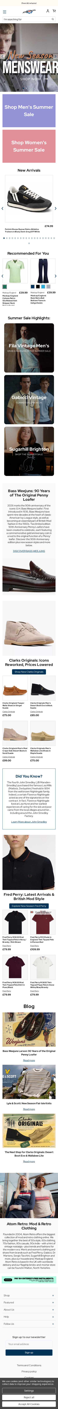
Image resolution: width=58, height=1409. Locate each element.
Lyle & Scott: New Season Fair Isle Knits (29, 1103)
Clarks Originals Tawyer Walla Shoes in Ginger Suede (13, 705)
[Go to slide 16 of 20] (45, 238)
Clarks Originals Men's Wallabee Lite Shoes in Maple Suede (40, 750)
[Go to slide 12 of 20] (34, 238)
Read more (29, 1060)
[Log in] (48, 11)
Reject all (29, 1397)
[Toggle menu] (4, 12)
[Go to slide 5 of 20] (15, 238)
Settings (29, 1390)
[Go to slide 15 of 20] (43, 238)
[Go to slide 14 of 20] (40, 238)
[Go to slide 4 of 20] (12, 238)
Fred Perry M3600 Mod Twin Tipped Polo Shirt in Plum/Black (13, 985)
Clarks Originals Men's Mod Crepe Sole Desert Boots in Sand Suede (15, 750)
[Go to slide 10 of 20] (29, 238)
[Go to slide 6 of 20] (18, 238)
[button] (29, 1279)
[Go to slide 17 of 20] (48, 238)
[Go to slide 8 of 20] (23, 238)
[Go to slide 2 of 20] (6, 238)
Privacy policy (29, 1371)
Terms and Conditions (29, 1365)
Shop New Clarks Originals (29, 671)
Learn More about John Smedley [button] (29, 821)
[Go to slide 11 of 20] (31, 238)
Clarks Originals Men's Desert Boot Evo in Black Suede (41, 705)
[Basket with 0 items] (54, 11)
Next (55, 208)
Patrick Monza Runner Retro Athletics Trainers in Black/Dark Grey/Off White (22, 230)
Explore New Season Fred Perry (29, 906)
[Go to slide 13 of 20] (37, 238)
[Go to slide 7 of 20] (20, 238)
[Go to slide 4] (31, 88)
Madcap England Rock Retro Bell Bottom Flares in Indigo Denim (38, 299)
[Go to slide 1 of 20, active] (4, 238)
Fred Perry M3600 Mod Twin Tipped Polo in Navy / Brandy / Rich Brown (14, 939)
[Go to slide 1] (23, 88)
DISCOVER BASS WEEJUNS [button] (29, 551)
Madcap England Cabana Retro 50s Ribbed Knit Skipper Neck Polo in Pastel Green (10, 302)
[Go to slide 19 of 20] (54, 238)
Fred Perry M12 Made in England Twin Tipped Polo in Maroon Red (42, 939)
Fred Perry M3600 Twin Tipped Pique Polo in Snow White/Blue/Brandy (42, 985)
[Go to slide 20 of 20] (29, 243)
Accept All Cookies (29, 1404)
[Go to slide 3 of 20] (9, 238)
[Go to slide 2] (55, 56)
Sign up (29, 1352)
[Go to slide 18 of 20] (51, 238)
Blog (29, 1006)
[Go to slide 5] (2, 56)
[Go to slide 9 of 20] (26, 238)
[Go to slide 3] (29, 88)
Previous (2, 208)
